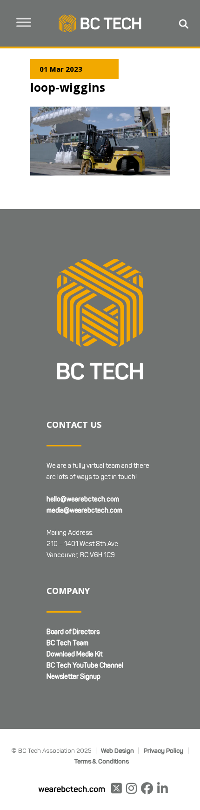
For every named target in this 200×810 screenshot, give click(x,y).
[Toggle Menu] (23, 22)
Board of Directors (73, 632)
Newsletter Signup (73, 677)
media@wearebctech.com (84, 510)
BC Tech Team (67, 643)
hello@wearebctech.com (83, 499)
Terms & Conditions (101, 761)
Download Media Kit (74, 654)
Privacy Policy (163, 750)
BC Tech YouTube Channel (85, 665)
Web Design (117, 750)
